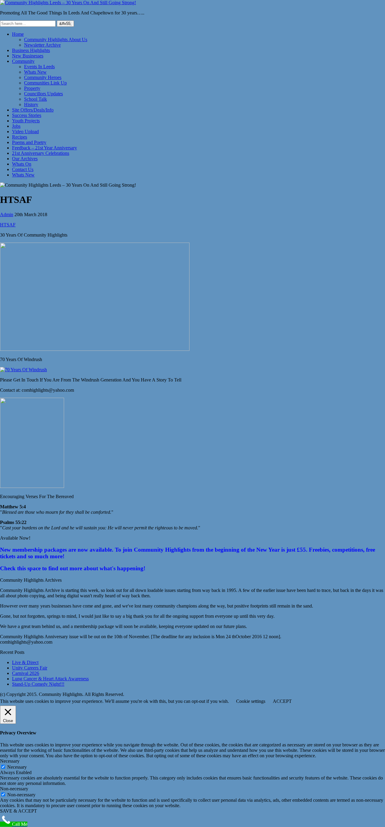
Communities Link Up (45, 82)
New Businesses (27, 55)
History (31, 104)
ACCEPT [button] (282, 701)
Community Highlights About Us (55, 39)
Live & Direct (25, 662)
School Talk (35, 99)
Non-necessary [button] (14, 788)
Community (23, 61)
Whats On (21, 164)
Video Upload (25, 131)
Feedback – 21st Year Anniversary (44, 147)
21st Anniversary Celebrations (40, 153)
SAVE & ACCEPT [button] (18, 810)
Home (18, 34)
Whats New (35, 72)
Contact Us (22, 169)
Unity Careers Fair (29, 667)
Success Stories (26, 115)
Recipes (19, 136)
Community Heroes (42, 77)
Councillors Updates (43, 93)
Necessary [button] (10, 761)
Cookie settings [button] (250, 701)
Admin (6, 214)
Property (32, 88)
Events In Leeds (39, 66)
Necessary (17, 767)
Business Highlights (31, 50)
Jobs (16, 126)
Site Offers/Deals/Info (33, 109)
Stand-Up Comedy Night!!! (38, 684)
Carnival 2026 (25, 673)
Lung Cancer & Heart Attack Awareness (50, 678)
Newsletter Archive (42, 44)
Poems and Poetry (29, 142)
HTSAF (8, 224)
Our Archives (25, 158)
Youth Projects (26, 120)
